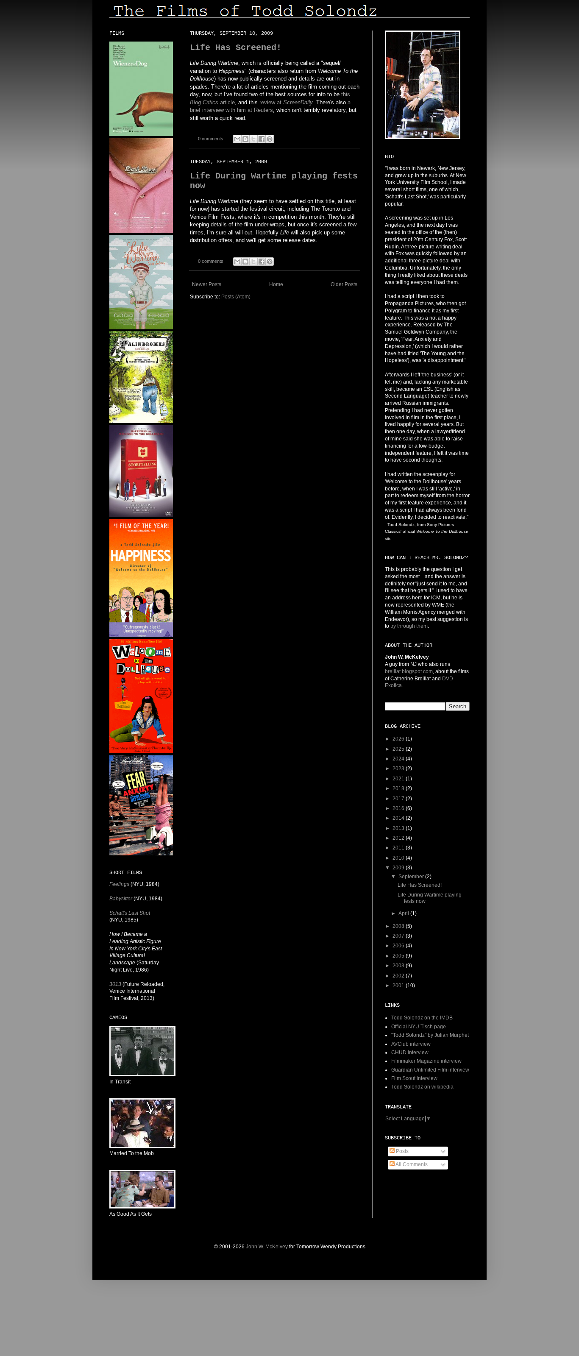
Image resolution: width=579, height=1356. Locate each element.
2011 (399, 848)
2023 (399, 768)
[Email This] (237, 139)
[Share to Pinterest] (269, 139)
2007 (399, 936)
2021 (399, 779)
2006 (399, 946)
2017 (399, 799)
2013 (399, 828)
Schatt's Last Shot (129, 913)
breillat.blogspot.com (409, 671)
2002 (399, 976)
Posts (402, 1151)
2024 (399, 759)
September (411, 877)
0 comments (210, 138)
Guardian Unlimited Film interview (430, 1070)
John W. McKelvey (267, 1247)
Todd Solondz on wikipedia (422, 1087)
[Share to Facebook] (261, 139)
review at (286, 102)
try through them (409, 626)
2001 (399, 985)
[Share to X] (253, 139)
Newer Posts (206, 284)
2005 (399, 956)
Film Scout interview (414, 1078)
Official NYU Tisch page (418, 1027)
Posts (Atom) (236, 297)
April (404, 913)
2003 (399, 966)
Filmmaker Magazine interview (426, 1061)
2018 (399, 788)
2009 (399, 868)
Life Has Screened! (235, 48)
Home (276, 284)
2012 (399, 838)
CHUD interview (410, 1052)
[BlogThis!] (245, 139)
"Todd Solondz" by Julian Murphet (430, 1035)
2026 (399, 739)
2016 (399, 808)
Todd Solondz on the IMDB (422, 1018)
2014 (399, 818)
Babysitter (120, 899)
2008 (399, 926)
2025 (399, 749)
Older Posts (344, 284)
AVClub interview (411, 1044)
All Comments (411, 1164)
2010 (399, 858)
